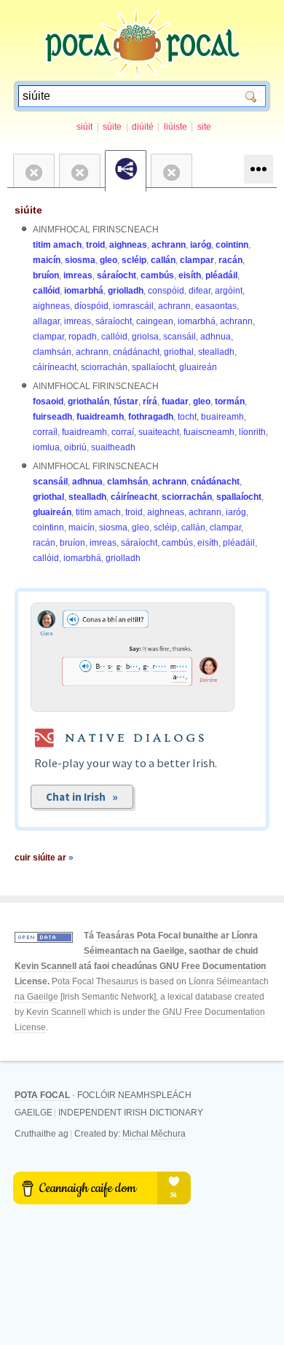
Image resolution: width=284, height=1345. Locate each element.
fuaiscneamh (209, 432)
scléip (134, 260)
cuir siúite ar (44, 857)
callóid (46, 291)
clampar (197, 260)
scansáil (179, 337)
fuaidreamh (100, 417)
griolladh (125, 291)
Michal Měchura (154, 1134)
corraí (122, 432)
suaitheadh (113, 447)
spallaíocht (153, 367)
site (204, 127)
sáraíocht (116, 275)
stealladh (216, 352)
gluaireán (198, 367)
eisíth (189, 275)
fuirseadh (52, 417)
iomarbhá (83, 291)
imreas (77, 275)
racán (230, 260)
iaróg (200, 245)
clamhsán (52, 352)
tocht (187, 417)
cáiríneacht (54, 367)
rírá (150, 401)
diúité (143, 127)
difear (199, 291)
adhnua (215, 337)
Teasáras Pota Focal (138, 935)
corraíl (45, 432)
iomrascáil (133, 306)
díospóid (91, 306)
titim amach (57, 245)
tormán (230, 401)
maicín (46, 260)
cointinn (232, 245)
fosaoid (48, 401)
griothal (179, 352)
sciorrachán (104, 367)
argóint (228, 291)
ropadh (82, 337)
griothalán (88, 401)
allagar (46, 321)
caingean (154, 321)
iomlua (46, 447)
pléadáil (221, 275)
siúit (84, 127)
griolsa (145, 337)
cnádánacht (136, 352)
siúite (28, 210)
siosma (80, 260)
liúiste (175, 127)
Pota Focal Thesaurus (95, 981)
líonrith (252, 432)
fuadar (175, 401)
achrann (168, 245)
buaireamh (222, 417)
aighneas (128, 245)
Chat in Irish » (82, 797)
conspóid (166, 291)
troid (95, 245)
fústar (126, 401)
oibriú (75, 447)
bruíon (46, 275)
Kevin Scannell (45, 966)
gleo (108, 260)
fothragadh (150, 417)
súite (112, 127)
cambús (157, 275)
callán (163, 260)
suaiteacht (158, 432)
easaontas (216, 306)
